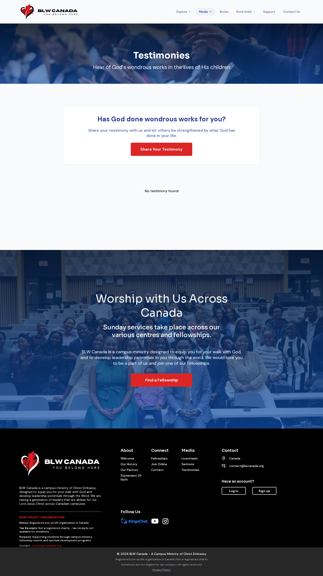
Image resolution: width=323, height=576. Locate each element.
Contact (157, 470)
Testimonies (190, 470)
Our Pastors (129, 470)
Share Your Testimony (161, 149)
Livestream (189, 458)
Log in (233, 491)
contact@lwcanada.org (246, 466)
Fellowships (159, 458)
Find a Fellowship (161, 380)
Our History (129, 464)
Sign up (264, 491)
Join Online (159, 464)
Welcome (127, 458)
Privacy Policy (161, 570)
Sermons (187, 464)
